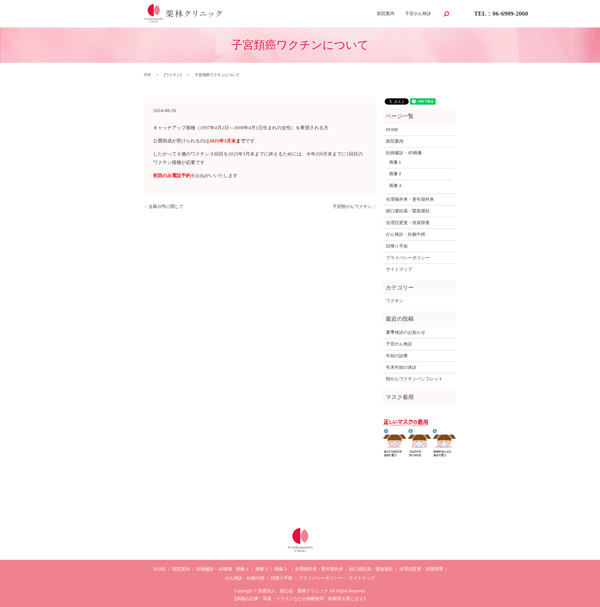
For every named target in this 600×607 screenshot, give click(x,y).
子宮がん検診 (418, 14)
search (446, 13)
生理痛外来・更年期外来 (410, 199)
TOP (147, 75)
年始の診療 (397, 355)
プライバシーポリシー (408, 257)
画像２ (395, 173)
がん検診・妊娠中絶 (405, 234)
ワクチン (172, 75)
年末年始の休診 (401, 367)
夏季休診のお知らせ (405, 332)
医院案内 (385, 14)
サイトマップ (399, 269)
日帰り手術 (397, 246)
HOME (392, 129)
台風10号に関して (165, 206)
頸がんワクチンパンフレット (414, 379)
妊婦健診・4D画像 (404, 153)
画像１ (395, 162)
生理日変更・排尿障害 (408, 222)
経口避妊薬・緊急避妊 (408, 211)
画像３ (395, 185)
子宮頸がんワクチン (352, 206)
